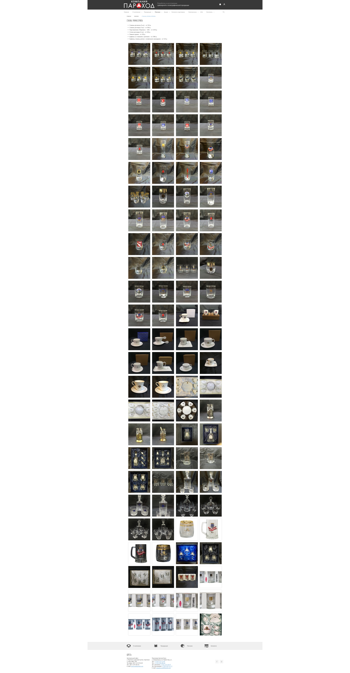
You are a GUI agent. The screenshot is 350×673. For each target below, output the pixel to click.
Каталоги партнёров (178, 12)
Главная (126, 12)
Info (201, 12)
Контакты (209, 12)
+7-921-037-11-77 (167, 666)
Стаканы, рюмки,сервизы (148, 16)
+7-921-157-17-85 (160, 661)
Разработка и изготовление (173, 4)
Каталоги (214, 646)
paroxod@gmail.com (137, 666)
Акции (166, 12)
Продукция (147, 12)
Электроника (192, 12)
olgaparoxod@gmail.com (163, 668)
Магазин (157, 12)
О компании (136, 12)
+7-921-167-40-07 (166, 665)
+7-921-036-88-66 (160, 663)
